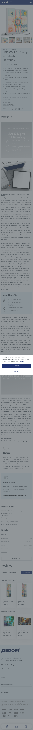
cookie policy (22, 361)
